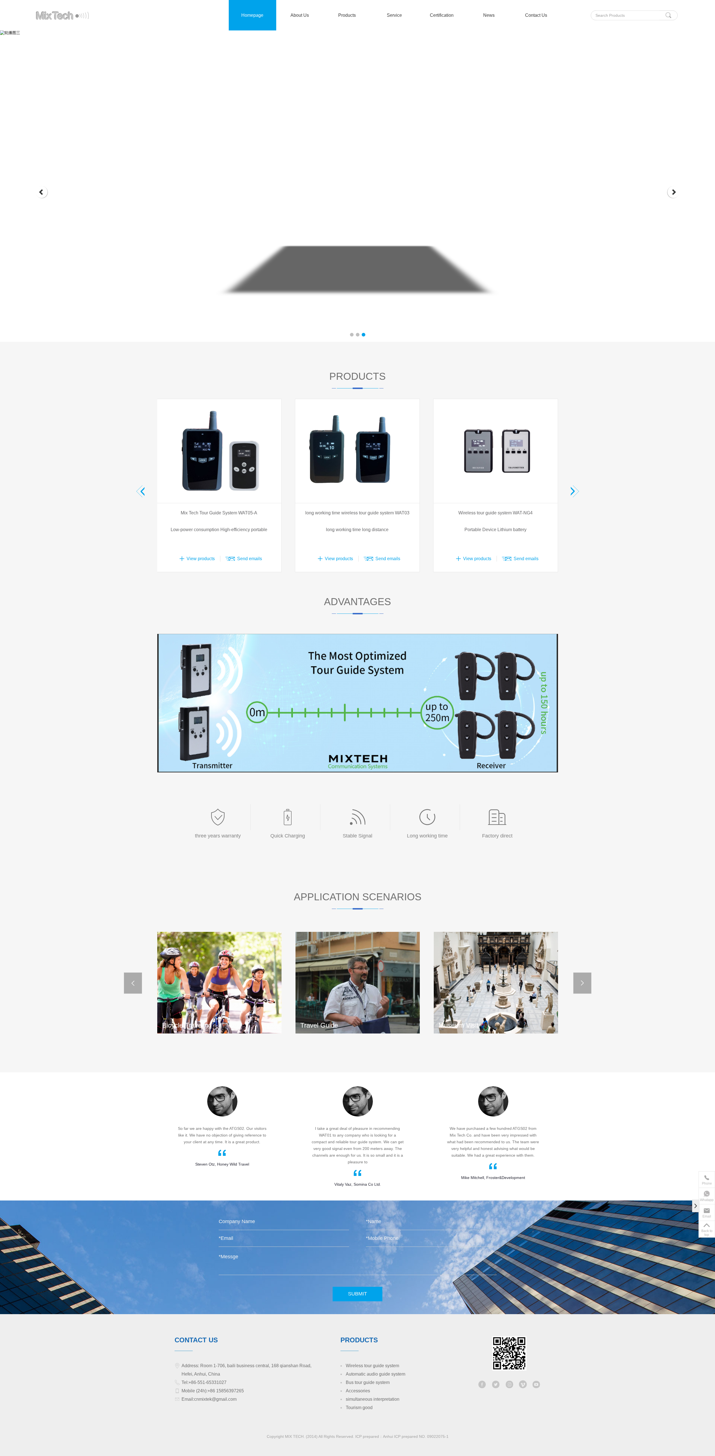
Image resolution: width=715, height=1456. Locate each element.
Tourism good (359, 1407)
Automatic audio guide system (375, 1374)
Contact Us (536, 15)
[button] (42, 192)
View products (201, 558)
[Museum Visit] (357, 982)
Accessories (358, 1390)
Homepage (252, 15)
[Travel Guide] (219, 982)
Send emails (249, 558)
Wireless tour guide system (372, 1365)
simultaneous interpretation (372, 1399)
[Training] (496, 982)
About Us (299, 15)
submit (357, 1294)
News (489, 15)
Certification (442, 15)
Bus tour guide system (368, 1382)
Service (394, 15)
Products (347, 15)
